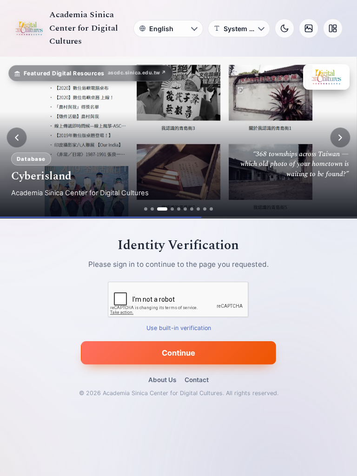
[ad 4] (172, 209)
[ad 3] (162, 209)
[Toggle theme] (284, 28)
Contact (197, 379)
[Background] (308, 28)
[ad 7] (191, 209)
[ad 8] (198, 209)
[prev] (17, 137)
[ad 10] (211, 209)
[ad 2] (152, 209)
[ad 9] (204, 209)
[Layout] (333, 28)
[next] (340, 137)
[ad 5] (178, 209)
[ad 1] (145, 209)
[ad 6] (185, 209)
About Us (162, 379)
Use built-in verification (178, 328)
